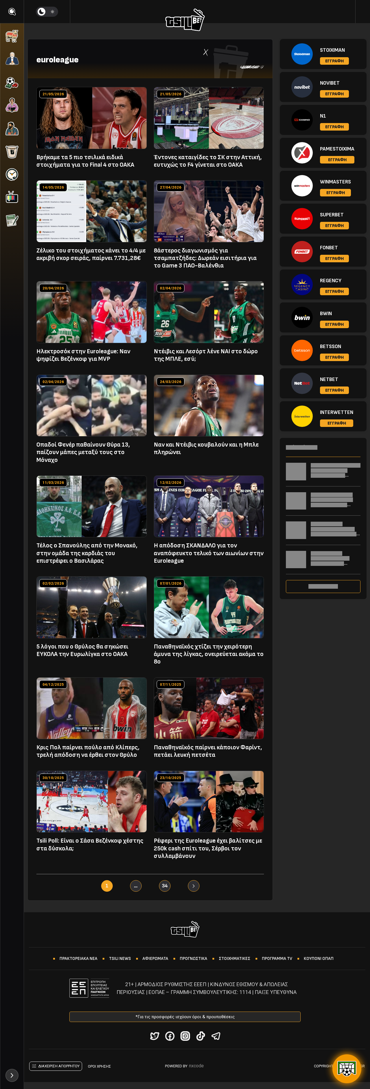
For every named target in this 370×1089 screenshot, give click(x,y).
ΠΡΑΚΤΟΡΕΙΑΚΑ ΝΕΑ (78, 958)
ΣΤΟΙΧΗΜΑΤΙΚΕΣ (234, 958)
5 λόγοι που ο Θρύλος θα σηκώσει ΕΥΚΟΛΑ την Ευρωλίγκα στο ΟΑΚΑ (82, 650)
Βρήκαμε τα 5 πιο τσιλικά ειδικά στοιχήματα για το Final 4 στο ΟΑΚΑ (85, 161)
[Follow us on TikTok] (200, 1036)
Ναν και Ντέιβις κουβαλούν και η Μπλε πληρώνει (206, 448)
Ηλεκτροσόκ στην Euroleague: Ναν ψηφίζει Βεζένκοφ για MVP (83, 355)
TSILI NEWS (120, 958)
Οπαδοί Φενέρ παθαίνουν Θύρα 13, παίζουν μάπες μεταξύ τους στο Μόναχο (83, 452)
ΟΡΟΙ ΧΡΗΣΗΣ (99, 1066)
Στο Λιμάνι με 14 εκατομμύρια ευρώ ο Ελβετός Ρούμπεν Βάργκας (330, 561)
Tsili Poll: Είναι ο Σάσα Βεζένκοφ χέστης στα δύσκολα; (89, 844)
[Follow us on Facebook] (169, 1036)
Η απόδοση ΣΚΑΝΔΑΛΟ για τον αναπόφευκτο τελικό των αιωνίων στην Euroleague (209, 553)
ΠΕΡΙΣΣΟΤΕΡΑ (323, 586)
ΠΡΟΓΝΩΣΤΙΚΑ (193, 958)
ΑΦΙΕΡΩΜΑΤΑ (155, 958)
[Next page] (193, 886)
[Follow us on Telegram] (215, 1036)
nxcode (196, 1065)
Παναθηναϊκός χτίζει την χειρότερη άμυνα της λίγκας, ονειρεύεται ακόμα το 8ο (209, 654)
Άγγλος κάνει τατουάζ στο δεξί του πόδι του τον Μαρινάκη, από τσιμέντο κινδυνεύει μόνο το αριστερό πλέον (335, 504)
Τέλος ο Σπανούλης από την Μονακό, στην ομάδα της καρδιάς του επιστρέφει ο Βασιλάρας (87, 553)
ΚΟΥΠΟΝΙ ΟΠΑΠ (319, 958)
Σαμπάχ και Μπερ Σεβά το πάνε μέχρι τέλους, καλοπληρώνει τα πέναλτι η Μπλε (335, 473)
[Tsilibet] (185, 20)
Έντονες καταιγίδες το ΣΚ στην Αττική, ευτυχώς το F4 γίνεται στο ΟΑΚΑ (208, 161)
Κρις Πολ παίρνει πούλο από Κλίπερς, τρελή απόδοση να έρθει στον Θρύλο (88, 751)
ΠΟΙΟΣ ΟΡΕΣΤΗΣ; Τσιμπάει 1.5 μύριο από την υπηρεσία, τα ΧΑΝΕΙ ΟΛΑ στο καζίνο (333, 531)
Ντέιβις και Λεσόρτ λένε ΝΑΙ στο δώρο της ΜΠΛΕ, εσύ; (206, 355)
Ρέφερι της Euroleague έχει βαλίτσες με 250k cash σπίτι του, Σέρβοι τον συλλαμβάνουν (208, 848)
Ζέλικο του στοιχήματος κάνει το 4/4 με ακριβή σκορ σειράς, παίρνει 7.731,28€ (91, 254)
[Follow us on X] (154, 1036)
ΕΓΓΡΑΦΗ (334, 61)
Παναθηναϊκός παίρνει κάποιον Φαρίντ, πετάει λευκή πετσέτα (208, 751)
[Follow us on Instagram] (185, 1036)
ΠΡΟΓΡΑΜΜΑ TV (277, 958)
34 (165, 886)
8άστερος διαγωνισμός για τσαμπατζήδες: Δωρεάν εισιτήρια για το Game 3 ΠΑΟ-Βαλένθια (205, 258)
